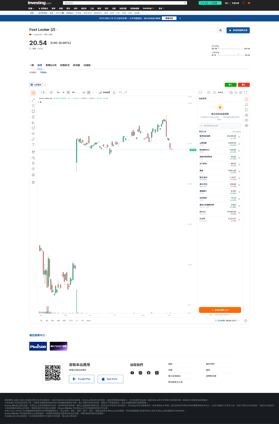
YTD (71, 321)
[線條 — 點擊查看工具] (33, 100)
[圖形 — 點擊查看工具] (33, 111)
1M (73, 92)
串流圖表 (32, 72)
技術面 (76, 65)
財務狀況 (65, 65)
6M (64, 321)
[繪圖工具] (38, 206)
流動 (170, 370)
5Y (82, 321)
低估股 (137, 13)
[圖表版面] (201, 92)
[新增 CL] (239, 165)
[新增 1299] (239, 199)
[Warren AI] (246, 125)
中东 (118, 13)
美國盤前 (69, 13)
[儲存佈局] (209, 92)
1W (47, 321)
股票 (32, 13)
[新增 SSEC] (239, 144)
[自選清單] (246, 99)
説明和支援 (211, 376)
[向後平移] (117, 310)
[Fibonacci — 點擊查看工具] (33, 117)
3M (58, 321)
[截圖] (231, 92)
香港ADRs (98, 13)
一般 (31, 65)
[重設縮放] (125, 310)
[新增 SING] (239, 151)
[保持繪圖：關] (33, 157)
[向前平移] (121, 310)
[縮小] (109, 310)
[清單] (246, 109)
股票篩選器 (134, 8)
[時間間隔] (78, 92)
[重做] (125, 92)
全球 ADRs (88, 13)
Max (89, 321)
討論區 (87, 65)
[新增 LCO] (239, 158)
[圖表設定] (241, 92)
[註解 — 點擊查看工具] (33, 144)
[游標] (33, 93)
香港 (51, 13)
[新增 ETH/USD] (239, 220)
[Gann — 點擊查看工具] (33, 122)
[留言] (246, 120)
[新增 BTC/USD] (239, 213)
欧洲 (112, 13)
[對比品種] (51, 92)
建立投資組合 (174, 376)
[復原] (120, 92)
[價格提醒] (114, 92)
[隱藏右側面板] (196, 206)
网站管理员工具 (175, 382)
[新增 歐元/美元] (239, 178)
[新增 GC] (239, 172)
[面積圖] (84, 92)
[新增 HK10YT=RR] (239, 206)
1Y (77, 321)
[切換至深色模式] (236, 92)
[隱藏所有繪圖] (33, 168)
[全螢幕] (245, 92)
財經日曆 (123, 8)
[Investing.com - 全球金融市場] (39, 3)
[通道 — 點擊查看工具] (33, 105)
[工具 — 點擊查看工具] (33, 139)
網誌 (170, 364)
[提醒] (246, 104)
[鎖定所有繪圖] (33, 163)
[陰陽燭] (89, 92)
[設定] (245, 320)
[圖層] (33, 175)
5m (58, 92)
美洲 (106, 13)
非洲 (130, 13)
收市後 (78, 13)
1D (68, 92)
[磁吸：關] (33, 152)
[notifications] (243, 2)
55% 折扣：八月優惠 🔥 (210, 3)
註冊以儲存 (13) (221, 310)
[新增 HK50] (239, 137)
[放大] (113, 310)
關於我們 (210, 364)
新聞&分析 (51, 65)
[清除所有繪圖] (33, 182)
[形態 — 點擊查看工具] (33, 128)
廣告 (208, 370)
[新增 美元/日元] (239, 185)
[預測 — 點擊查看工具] (33, 133)
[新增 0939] (239, 192)
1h (63, 92)
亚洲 (124, 13)
